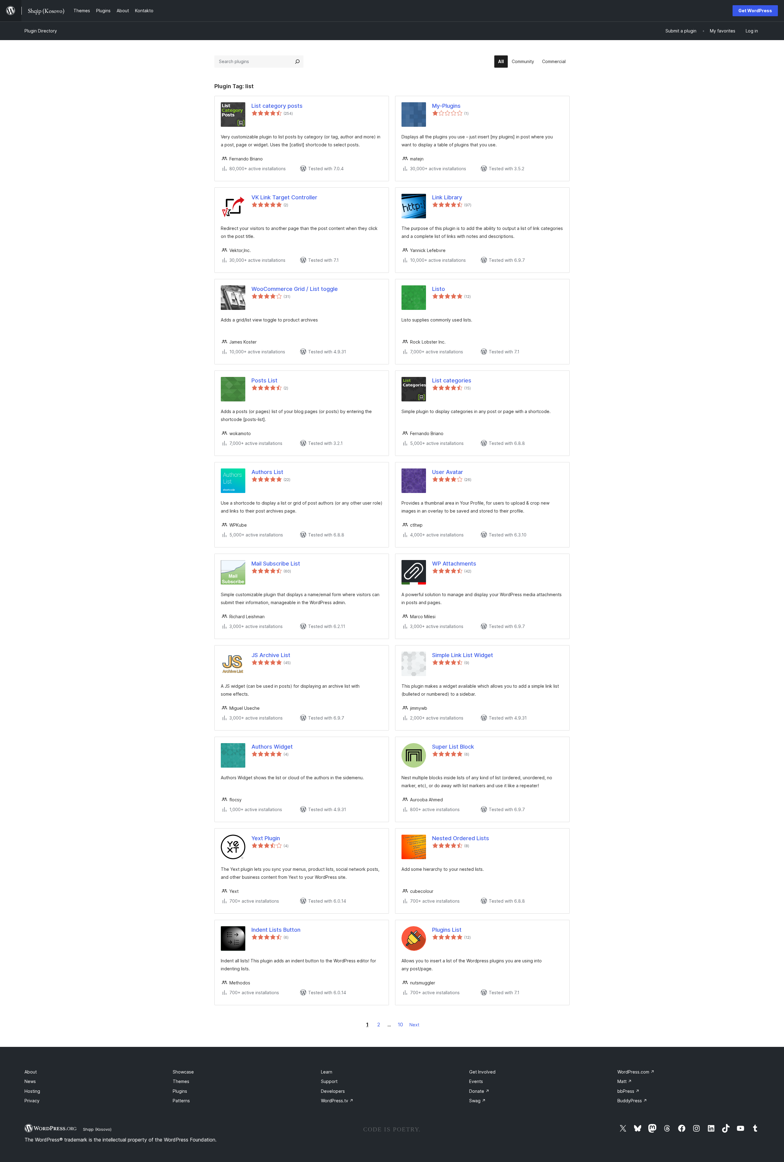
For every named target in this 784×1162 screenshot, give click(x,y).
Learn (326, 1071)
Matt (624, 1081)
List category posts (277, 106)
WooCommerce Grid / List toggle (294, 289)
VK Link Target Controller (284, 197)
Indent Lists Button (275, 930)
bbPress (628, 1091)
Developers (333, 1091)
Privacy (32, 1100)
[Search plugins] (297, 61)
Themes (181, 1081)
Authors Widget (272, 746)
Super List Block (453, 746)
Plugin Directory (40, 30)
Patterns (181, 1100)
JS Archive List (270, 655)
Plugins (180, 1091)
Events (476, 1081)
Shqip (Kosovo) (97, 1129)
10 (400, 1024)
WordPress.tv (337, 1100)
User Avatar (447, 472)
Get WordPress (755, 10)
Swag (477, 1100)
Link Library (447, 197)
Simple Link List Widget (462, 655)
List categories (451, 380)
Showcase (183, 1071)
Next (414, 1024)
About (30, 1071)
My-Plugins (446, 106)
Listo (438, 289)
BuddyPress (632, 1100)
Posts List (264, 380)
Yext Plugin (265, 838)
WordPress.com (635, 1071)
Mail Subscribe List (275, 563)
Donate (479, 1091)
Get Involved (482, 1071)
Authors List (267, 472)
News (30, 1081)
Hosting (32, 1091)
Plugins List (447, 930)
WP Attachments (454, 563)
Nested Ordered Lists (460, 838)
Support (329, 1081)
